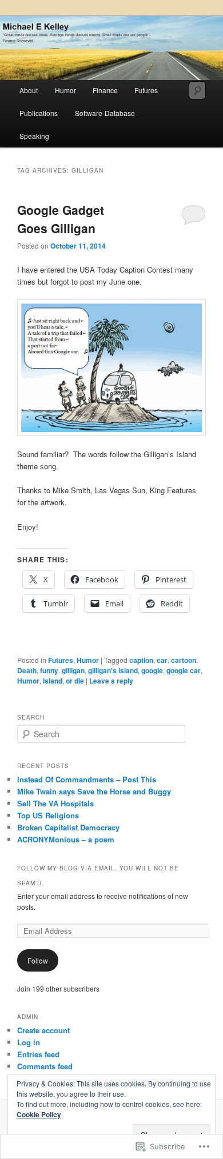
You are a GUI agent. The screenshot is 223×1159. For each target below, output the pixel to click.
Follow (37, 960)
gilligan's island (113, 670)
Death (27, 670)
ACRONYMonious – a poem (65, 839)
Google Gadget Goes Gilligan (60, 219)
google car (183, 670)
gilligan (73, 670)
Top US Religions (48, 815)
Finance (105, 90)
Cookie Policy (39, 1114)
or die (75, 681)
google (152, 670)
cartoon (183, 660)
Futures (146, 90)
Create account (43, 1030)
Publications (38, 113)
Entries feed (38, 1054)
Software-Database (105, 113)
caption (141, 660)
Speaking (34, 136)
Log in (28, 1042)
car (162, 660)
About (28, 90)
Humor (65, 90)
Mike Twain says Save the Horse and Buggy (94, 791)
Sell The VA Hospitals (55, 803)
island (52, 681)
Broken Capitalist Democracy (68, 827)
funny (49, 670)
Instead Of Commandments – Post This (86, 779)
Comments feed (45, 1066)
